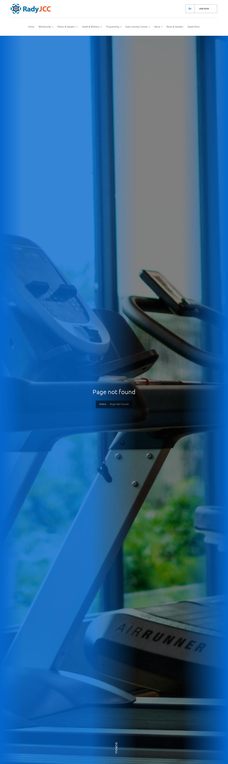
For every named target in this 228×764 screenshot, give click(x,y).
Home (102, 404)
